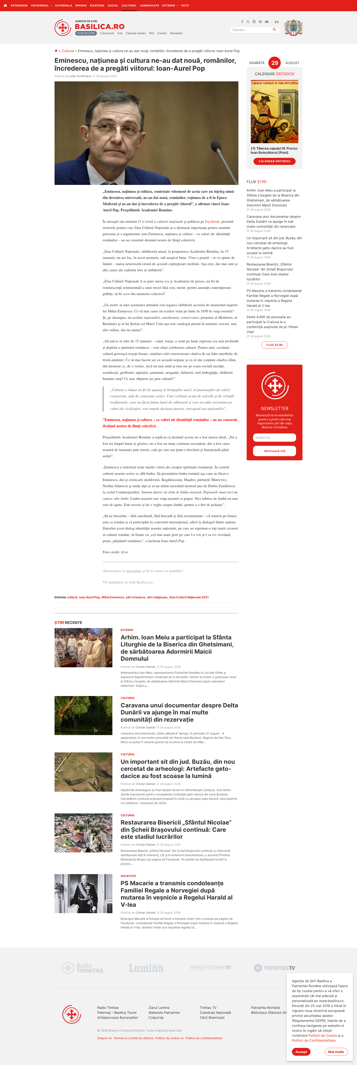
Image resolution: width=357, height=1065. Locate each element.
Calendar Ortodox (274, 161)
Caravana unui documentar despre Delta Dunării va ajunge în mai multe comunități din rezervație (179, 712)
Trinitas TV (208, 1008)
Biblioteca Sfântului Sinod (271, 1012)
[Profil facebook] (242, 22)
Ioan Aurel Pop (89, 597)
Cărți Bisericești (212, 1017)
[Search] (274, 29)
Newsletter (176, 33)
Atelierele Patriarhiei (164, 1012)
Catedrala (63, 5)
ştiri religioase (157, 597)
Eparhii (81, 5)
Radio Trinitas (108, 1008)
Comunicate (149, 5)
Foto (185, 5)
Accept (301, 1052)
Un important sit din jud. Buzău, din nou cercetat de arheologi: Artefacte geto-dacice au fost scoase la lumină (178, 768)
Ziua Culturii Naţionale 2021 (189, 597)
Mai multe (336, 1052)
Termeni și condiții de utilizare (134, 1038)
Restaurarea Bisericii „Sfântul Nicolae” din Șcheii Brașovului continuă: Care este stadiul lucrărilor (176, 829)
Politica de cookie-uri (169, 1038)
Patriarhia (19, 5)
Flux (257, 182)
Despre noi (104, 1038)
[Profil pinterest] (260, 22)
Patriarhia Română (265, 1008)
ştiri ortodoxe (135, 597)
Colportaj (156, 1017)
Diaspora (97, 5)
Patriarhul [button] (40, 5)
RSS (151, 33)
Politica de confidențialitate (204, 1038)
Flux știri (275, 344)
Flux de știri (86, 33)
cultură (72, 597)
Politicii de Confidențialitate (313, 1040)
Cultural (129, 5)
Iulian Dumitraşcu (81, 76)
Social (113, 5)
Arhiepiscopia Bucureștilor (117, 1017)
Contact (162, 33)
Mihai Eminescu (113, 597)
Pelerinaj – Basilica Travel (117, 1012)
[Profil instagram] (254, 22)
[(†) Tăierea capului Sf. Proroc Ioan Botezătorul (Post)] (274, 111)
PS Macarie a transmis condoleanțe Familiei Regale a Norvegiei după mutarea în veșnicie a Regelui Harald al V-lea (177, 893)
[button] (351, 5)
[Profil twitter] (248, 22)
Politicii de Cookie (322, 1035)
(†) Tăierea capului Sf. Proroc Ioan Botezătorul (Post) (274, 150)
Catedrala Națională (215, 1012)
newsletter (134, 570)
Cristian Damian (146, 666)
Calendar (274, 74)
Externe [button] (169, 5)
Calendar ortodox (136, 33)
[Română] (277, 22)
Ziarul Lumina (159, 1008)
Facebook (212, 221)
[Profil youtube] (266, 22)
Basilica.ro (99, 26)
